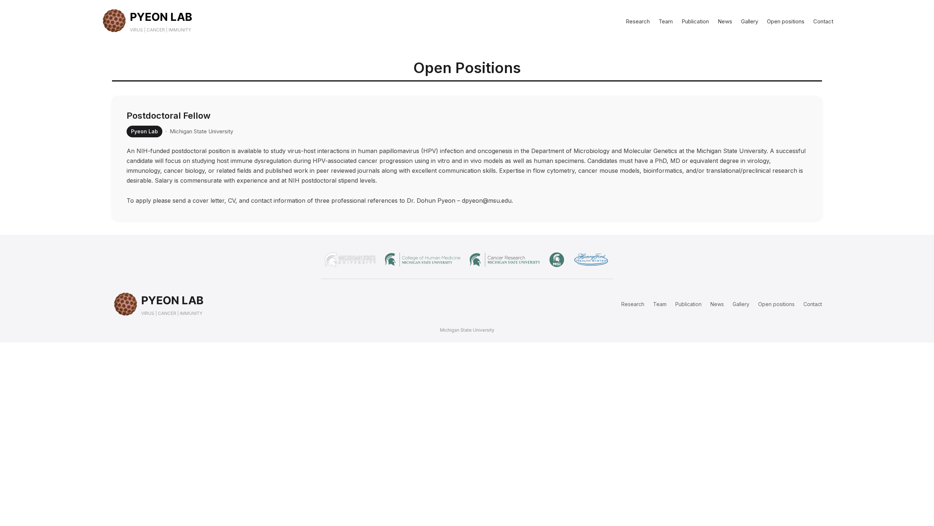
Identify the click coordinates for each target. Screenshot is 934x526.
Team (666, 21)
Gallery (749, 21)
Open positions (785, 21)
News (725, 21)
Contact (823, 21)
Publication (695, 21)
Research (638, 21)
